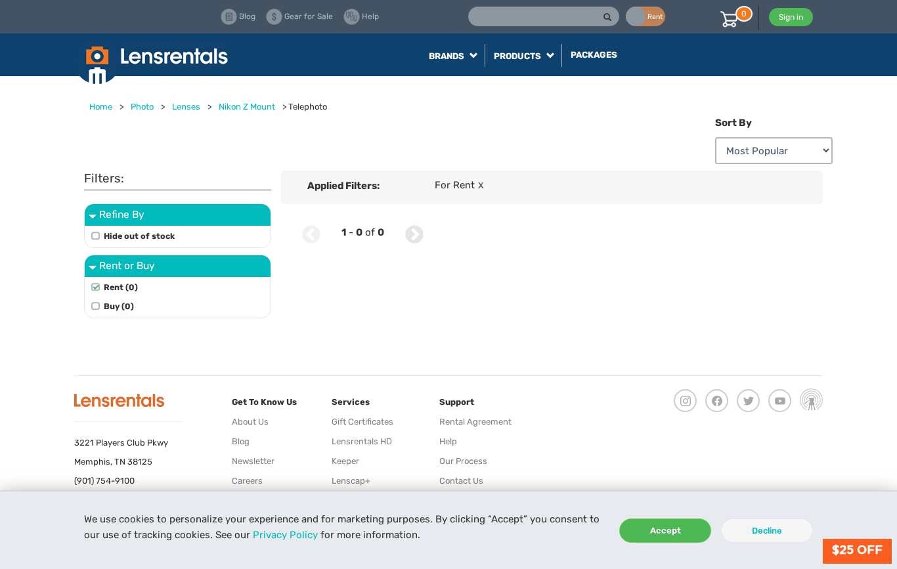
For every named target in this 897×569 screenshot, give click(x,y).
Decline (767, 531)
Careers (247, 481)
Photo (142, 107)
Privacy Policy (285, 535)
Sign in (791, 17)
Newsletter (253, 461)
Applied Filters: (343, 186)
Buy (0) (119, 306)
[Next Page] (414, 233)
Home (100, 107)
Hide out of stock (139, 236)
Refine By (121, 214)
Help (448, 441)
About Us (250, 422)
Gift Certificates (362, 422)
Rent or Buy (127, 265)
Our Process (463, 461)
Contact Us (461, 481)
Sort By (733, 123)
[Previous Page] (311, 233)
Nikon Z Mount (247, 107)
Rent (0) (121, 287)
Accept (665, 531)
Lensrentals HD (362, 441)
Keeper (345, 461)
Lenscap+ (351, 481)
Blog (241, 441)
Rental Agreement (475, 422)
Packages (594, 55)
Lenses (186, 107)
